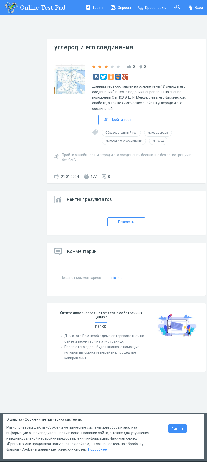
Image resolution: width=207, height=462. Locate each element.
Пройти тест (121, 120)
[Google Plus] (125, 77)
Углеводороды (158, 132)
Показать (126, 222)
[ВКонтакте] (96, 77)
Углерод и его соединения (124, 141)
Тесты (97, 8)
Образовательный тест (121, 132)
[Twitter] (103, 77)
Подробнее (97, 449)
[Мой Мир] (118, 77)
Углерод (158, 141)
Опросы (124, 8)
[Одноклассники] (111, 77)
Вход (199, 8)
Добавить (115, 278)
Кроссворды (155, 8)
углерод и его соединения (93, 47)
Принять (177, 428)
